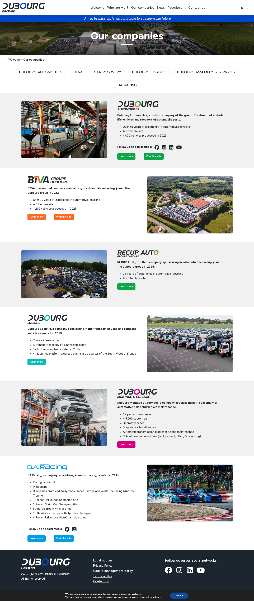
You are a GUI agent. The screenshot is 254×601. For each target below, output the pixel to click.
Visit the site (153, 156)
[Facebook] (168, 570)
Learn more (126, 156)
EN (241, 8)
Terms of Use (102, 576)
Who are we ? (117, 7)
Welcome (97, 7)
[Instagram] (179, 570)
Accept (179, 595)
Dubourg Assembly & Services (206, 72)
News (161, 7)
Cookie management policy (113, 571)
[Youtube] (201, 570)
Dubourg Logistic (149, 72)
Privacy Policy (102, 565)
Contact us (196, 7)
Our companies (142, 7)
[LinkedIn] (190, 570)
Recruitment (177, 7)
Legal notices (102, 560)
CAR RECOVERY (107, 72)
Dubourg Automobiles (40, 72)
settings (157, 597)
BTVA (78, 72)
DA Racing (127, 85)
